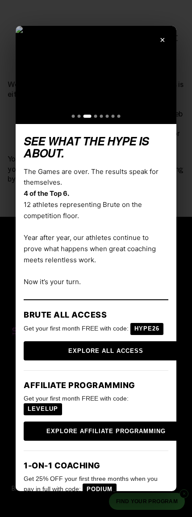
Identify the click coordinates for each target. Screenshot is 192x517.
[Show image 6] (107, 116)
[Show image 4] (94, 116)
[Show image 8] (118, 116)
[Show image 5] (101, 116)
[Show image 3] (85, 116)
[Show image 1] (73, 116)
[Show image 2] (79, 116)
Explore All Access (105, 350)
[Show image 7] (112, 116)
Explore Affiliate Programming (106, 431)
